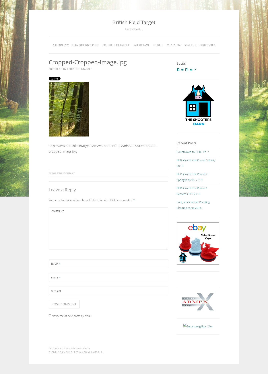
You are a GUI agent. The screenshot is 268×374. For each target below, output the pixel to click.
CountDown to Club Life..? (193, 152)
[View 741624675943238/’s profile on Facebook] (178, 69)
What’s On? (174, 45)
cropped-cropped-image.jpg (62, 172)
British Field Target (134, 22)
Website (56, 291)
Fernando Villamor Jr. (88, 352)
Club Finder (207, 45)
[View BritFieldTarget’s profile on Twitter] (182, 69)
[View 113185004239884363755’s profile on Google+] (195, 69)
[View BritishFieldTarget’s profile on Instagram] (186, 69)
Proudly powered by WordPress (69, 348)
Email (56, 277)
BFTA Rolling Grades (85, 45)
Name (56, 264)
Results (158, 45)
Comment (57, 211)
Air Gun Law (61, 45)
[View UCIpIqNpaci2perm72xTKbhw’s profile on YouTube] (191, 69)
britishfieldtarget (79, 69)
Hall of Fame (141, 45)
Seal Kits (190, 45)
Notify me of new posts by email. (72, 316)
